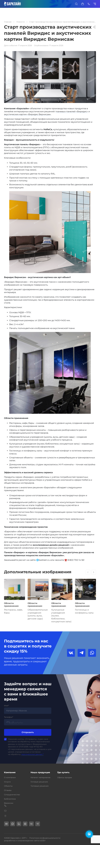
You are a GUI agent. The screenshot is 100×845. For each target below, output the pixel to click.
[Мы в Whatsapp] (92, 653)
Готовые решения (39, 782)
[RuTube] (19, 823)
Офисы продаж (64, 777)
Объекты (8, 786)
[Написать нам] (50, 810)
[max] (12, 823)
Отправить (28, 732)
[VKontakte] (31, 823)
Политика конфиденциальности (44, 838)
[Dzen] (25, 823)
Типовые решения (39, 786)
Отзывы (7, 790)
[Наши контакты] (89, 4)
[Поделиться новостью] (94, 27)
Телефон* (8, 717)
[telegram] (37, 823)
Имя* (6, 705)
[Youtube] (6, 823)
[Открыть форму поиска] (76, 4)
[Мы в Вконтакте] (71, 653)
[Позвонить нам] (50, 806)
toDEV (42, 840)
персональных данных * (32, 754)
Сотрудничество (12, 794)
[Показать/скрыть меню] (95, 4)
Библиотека (10, 799)
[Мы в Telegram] (81, 653)
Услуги (7, 782)
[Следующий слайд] (93, 572)
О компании (10, 777)
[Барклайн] (12, 4)
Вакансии (8, 803)
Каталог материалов (40, 777)
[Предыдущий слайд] (88, 572)
